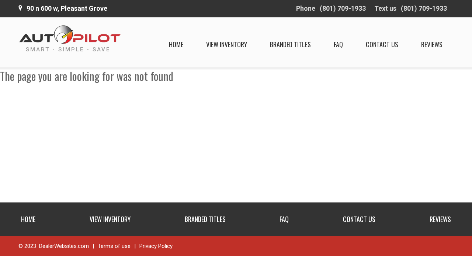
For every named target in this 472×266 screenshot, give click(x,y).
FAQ (338, 44)
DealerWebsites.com (64, 246)
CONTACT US (382, 44)
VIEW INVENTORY (226, 44)
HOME (176, 44)
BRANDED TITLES (290, 44)
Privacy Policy (156, 246)
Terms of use (114, 246)
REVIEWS (431, 44)
